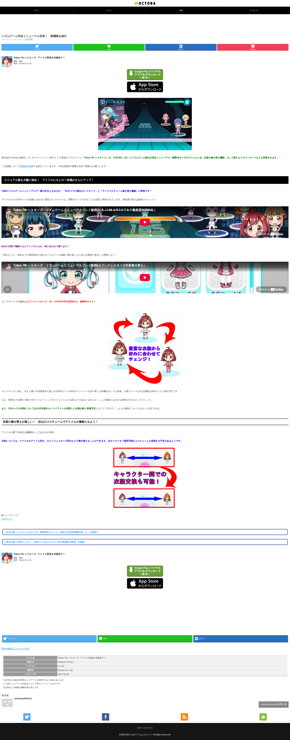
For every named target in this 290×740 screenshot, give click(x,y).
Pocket (252, 49)
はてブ (181, 49)
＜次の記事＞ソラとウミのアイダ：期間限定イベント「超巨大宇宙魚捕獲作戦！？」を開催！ (51, 532)
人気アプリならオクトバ (141, 735)
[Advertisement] (145, 24)
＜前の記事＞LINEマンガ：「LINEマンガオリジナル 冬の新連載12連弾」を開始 (44, 542)
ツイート (37, 49)
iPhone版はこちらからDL (15, 648)
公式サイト (7, 519)
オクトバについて (145, 728)
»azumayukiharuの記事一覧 (273, 704)
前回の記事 (27, 166)
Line (109, 49)
